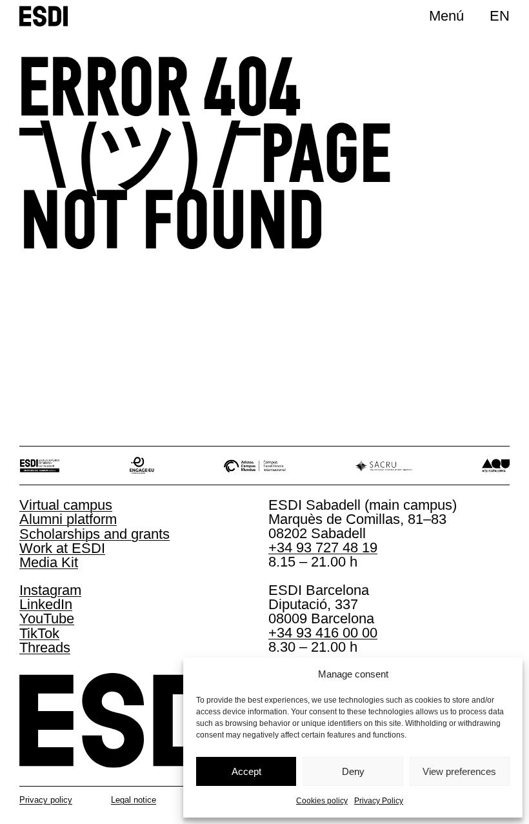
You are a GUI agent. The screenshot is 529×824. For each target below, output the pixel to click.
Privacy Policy (378, 800)
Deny (353, 771)
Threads (44, 647)
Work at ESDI (62, 548)
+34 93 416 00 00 (322, 633)
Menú (446, 16)
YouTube (46, 618)
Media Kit (48, 562)
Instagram (50, 590)
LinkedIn (45, 604)
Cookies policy (322, 800)
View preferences (459, 771)
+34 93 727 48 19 (322, 547)
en (500, 16)
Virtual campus (65, 505)
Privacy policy (45, 800)
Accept (246, 771)
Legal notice (133, 800)
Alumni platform (68, 519)
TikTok (39, 633)
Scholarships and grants (94, 534)
